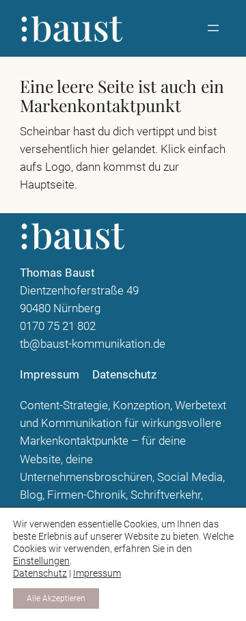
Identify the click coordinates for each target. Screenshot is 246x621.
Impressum (97, 573)
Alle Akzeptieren (56, 598)
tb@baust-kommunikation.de (92, 343)
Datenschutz (40, 573)
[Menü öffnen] (213, 28)
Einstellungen (41, 560)
